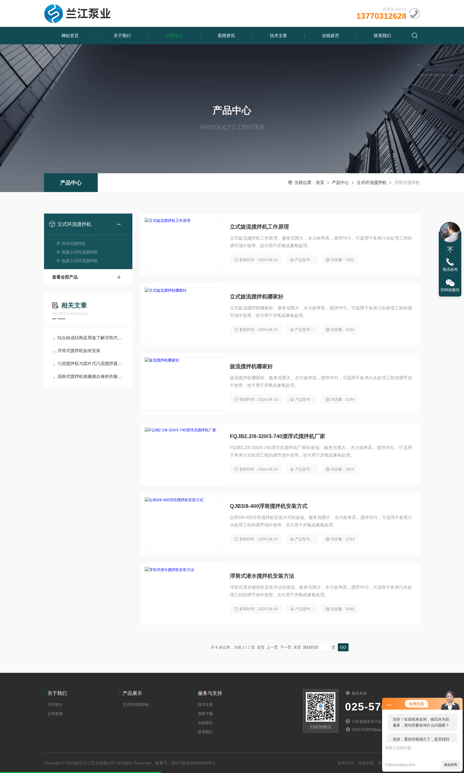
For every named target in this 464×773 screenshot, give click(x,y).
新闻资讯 (226, 35)
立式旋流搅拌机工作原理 (259, 227)
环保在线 (366, 763)
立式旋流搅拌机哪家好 (257, 296)
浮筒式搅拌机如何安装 (78, 350)
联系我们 (382, 35)
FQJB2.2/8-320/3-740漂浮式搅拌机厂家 (277, 436)
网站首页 (70, 35)
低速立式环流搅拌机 (79, 260)
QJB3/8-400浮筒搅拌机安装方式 (268, 506)
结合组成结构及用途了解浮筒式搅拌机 (90, 337)
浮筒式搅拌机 (73, 243)
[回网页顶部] (450, 249)
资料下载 (205, 713)
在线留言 (330, 35)
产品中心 (174, 35)
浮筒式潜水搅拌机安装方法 (262, 576)
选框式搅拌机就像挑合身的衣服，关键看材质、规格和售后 (90, 376)
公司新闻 (55, 713)
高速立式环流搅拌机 (79, 252)
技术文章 (278, 35)
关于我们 (122, 35)
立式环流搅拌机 (372, 182)
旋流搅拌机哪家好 (251, 366)
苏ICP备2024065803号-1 (193, 763)
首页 (320, 182)
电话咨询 (450, 269)
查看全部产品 (65, 277)
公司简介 (55, 704)
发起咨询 (450, 765)
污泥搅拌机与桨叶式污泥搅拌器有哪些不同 (90, 363)
